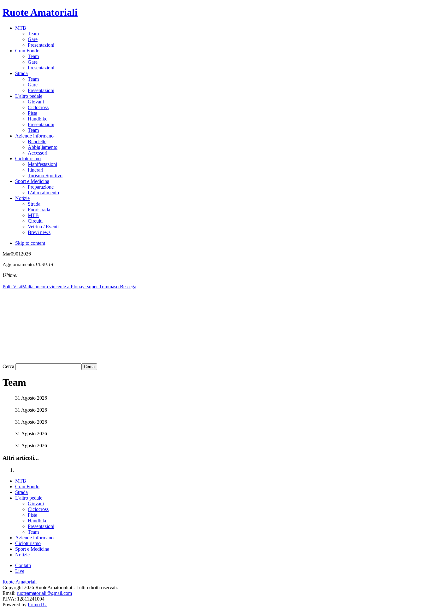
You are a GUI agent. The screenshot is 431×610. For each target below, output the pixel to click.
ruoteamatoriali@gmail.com (44, 593)
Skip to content (30, 243)
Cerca (9, 366)
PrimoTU (37, 604)
